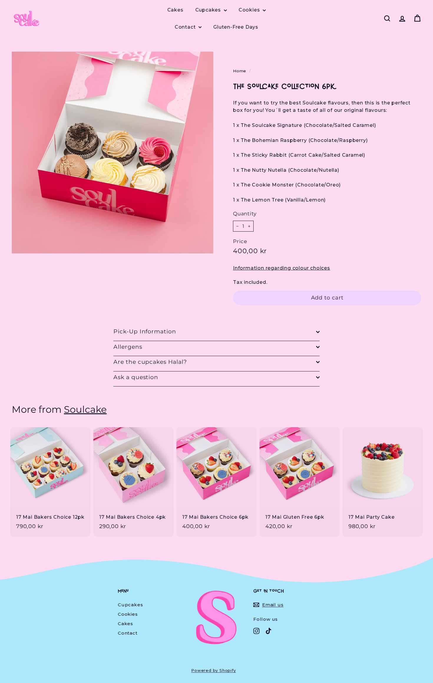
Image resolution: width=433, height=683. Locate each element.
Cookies (250, 10)
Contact (186, 27)
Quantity (244, 214)
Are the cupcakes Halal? (150, 361)
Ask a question (135, 377)
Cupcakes (208, 10)
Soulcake (85, 409)
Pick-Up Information (144, 331)
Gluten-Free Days (235, 27)
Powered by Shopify (213, 670)
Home (239, 70)
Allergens (127, 346)
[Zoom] (112, 152)
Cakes (175, 10)
